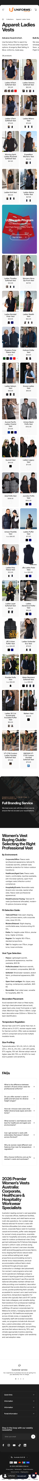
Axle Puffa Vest (10, 496)
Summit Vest (10, 460)
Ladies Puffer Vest (28, 533)
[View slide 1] (16, 1379)
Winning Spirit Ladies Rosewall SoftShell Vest (10, 156)
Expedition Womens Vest (28, 155)
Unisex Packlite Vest (10, 533)
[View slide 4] (23, 1379)
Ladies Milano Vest (28, 120)
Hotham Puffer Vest (28, 351)
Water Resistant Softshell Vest (28, 678)
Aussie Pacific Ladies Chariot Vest (10, 424)
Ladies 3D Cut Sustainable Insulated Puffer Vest (10, 716)
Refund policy (18, 1469)
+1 (17, 358)
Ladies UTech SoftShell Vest (10, 120)
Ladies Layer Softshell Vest (10, 605)
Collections (10, 19)
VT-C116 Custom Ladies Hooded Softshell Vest (10, 755)
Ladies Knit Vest (10, 192)
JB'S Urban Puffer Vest (10, 642)
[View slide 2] (18, 1379)
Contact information (28, 1469)
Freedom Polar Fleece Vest (10, 351)
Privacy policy (9, 1469)
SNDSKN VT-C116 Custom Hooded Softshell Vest (28, 756)
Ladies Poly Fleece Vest (10, 569)
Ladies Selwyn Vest (10, 387)
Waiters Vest (28, 713)
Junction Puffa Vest (28, 497)
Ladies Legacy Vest (28, 461)
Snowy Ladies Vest (28, 387)
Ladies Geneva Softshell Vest (28, 84)
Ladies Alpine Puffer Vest (28, 193)
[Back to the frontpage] (3, 19)
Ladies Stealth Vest (28, 315)
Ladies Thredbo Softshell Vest (10, 279)
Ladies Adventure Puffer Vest (28, 606)
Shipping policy (24, 1472)
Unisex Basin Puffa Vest (28, 423)
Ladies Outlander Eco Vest (28, 642)
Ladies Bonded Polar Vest (10, 315)
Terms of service (15, 1472)
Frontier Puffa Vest (10, 678)
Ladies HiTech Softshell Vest (10, 84)
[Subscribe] (33, 1437)
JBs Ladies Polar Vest (28, 569)
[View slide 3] (21, 1379)
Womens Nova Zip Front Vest (28, 279)
